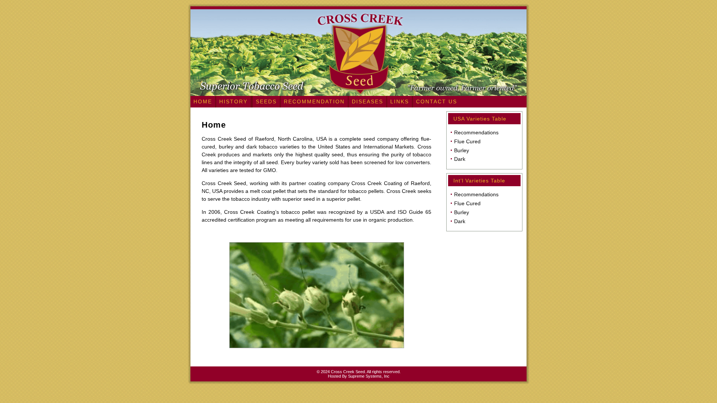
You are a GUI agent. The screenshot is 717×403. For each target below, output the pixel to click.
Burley (461, 150)
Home (214, 124)
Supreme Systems (365, 376)
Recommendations (476, 132)
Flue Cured (467, 141)
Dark (459, 159)
